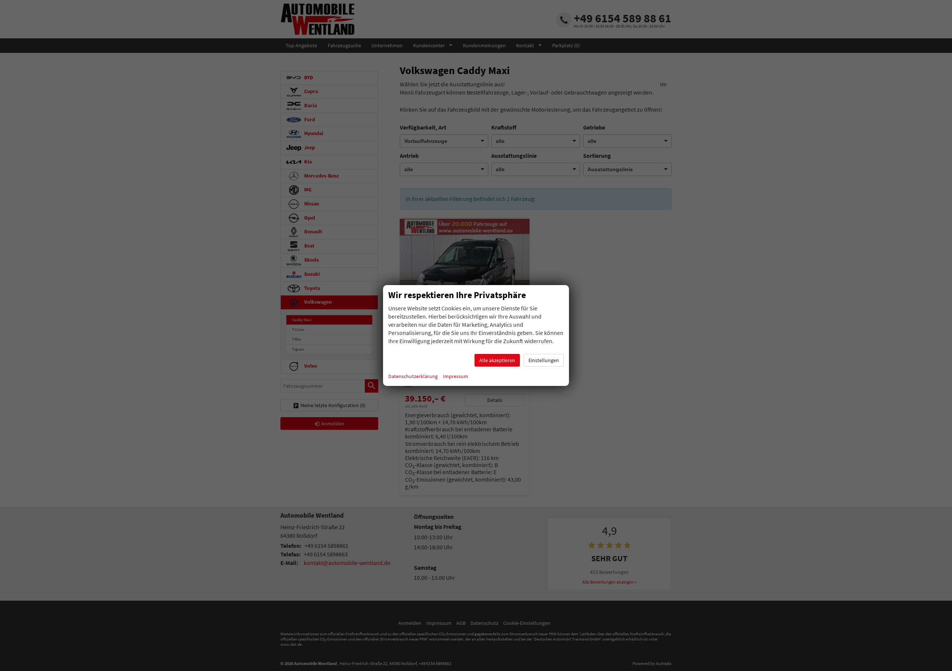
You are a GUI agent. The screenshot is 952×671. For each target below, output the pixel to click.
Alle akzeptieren (497, 360)
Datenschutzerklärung (413, 376)
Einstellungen (543, 360)
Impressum (455, 376)
